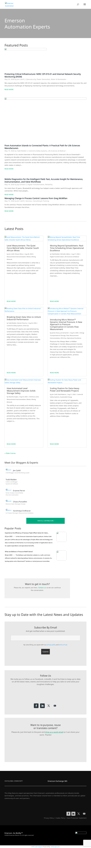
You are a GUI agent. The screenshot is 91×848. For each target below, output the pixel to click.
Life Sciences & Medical (56, 151)
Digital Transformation (36, 184)
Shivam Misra (19, 254)
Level (37, 397)
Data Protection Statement (76, 818)
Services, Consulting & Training (37, 201)
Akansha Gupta (13, 397)
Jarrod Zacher (64, 333)
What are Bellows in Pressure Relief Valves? (19, 552)
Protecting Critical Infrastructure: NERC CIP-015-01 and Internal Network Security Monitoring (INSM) (43, 75)
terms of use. (63, 645)
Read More (9, 89)
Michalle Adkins (65, 254)
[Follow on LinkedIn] (42, 705)
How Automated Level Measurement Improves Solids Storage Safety (21, 390)
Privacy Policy (49, 818)
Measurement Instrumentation (16, 257)
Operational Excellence (74, 338)
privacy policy (51, 645)
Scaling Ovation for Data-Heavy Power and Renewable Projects (64, 389)
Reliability (48, 184)
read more (11, 301)
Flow (67, 335)
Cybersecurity (31, 79)
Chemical (32, 397)
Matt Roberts (62, 394)
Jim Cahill (11, 254)
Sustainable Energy (66, 397)
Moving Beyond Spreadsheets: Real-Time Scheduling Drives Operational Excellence (67, 248)
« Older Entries (10, 453)
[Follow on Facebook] (36, 705)
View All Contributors (45, 521)
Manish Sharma (22, 323)
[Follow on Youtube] (54, 705)
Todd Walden (13, 323)
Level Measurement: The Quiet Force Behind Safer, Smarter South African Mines (23, 248)
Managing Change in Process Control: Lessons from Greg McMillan (36, 198)
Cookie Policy (60, 818)
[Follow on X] (48, 705)
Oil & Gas (26, 326)
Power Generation (43, 79)
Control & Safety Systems (38, 151)
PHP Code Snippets (37, 846)
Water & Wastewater (58, 79)
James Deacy (56, 333)
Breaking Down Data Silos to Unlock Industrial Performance (24, 318)
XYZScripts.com (55, 846)
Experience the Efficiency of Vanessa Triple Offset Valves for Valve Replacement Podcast (26, 533)
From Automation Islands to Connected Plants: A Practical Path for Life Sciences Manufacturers (42, 146)
